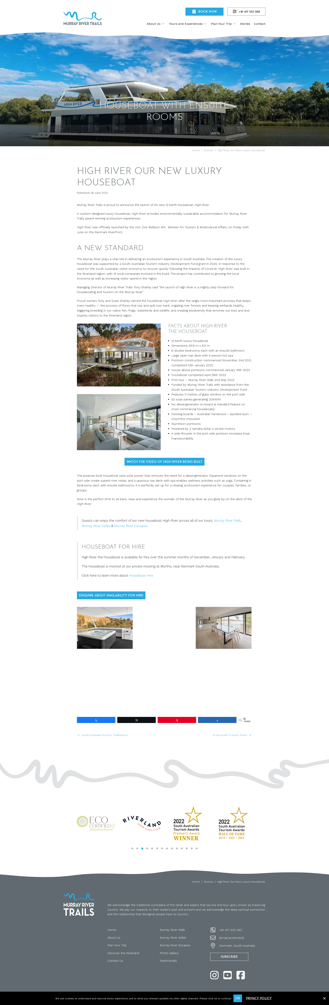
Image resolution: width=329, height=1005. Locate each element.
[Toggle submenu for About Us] (163, 24)
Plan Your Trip (116, 945)
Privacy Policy (259, 998)
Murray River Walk (227, 520)
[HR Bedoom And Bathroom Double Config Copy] (105, 673)
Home (111, 930)
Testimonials (168, 960)
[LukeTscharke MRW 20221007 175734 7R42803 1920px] (164, 673)
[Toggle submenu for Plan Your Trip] (234, 24)
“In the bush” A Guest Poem (230, 735)
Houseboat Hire (141, 575)
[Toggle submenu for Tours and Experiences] (205, 24)
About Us (113, 937)
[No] (324, 997)
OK (237, 998)
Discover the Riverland (123, 953)
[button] (132, 848)
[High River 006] (164, 628)
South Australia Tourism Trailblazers (104, 735)
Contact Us (115, 960)
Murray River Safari (96, 526)
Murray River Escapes (130, 526)
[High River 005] (105, 628)
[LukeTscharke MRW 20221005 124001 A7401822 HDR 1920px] (224, 628)
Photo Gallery (169, 953)
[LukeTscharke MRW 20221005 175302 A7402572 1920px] (224, 673)
